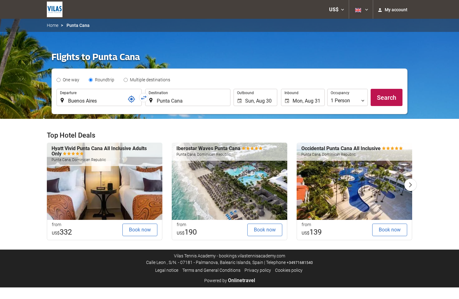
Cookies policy (289, 270)
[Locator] (131, 99)
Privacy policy (257, 270)
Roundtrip (104, 79)
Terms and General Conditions (211, 270)
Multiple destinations (150, 79)
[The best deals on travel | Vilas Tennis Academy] (54, 9)
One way (71, 79)
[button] (336, 9)
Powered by (229, 280)
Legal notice (166, 270)
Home (52, 25)
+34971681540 (300, 263)
